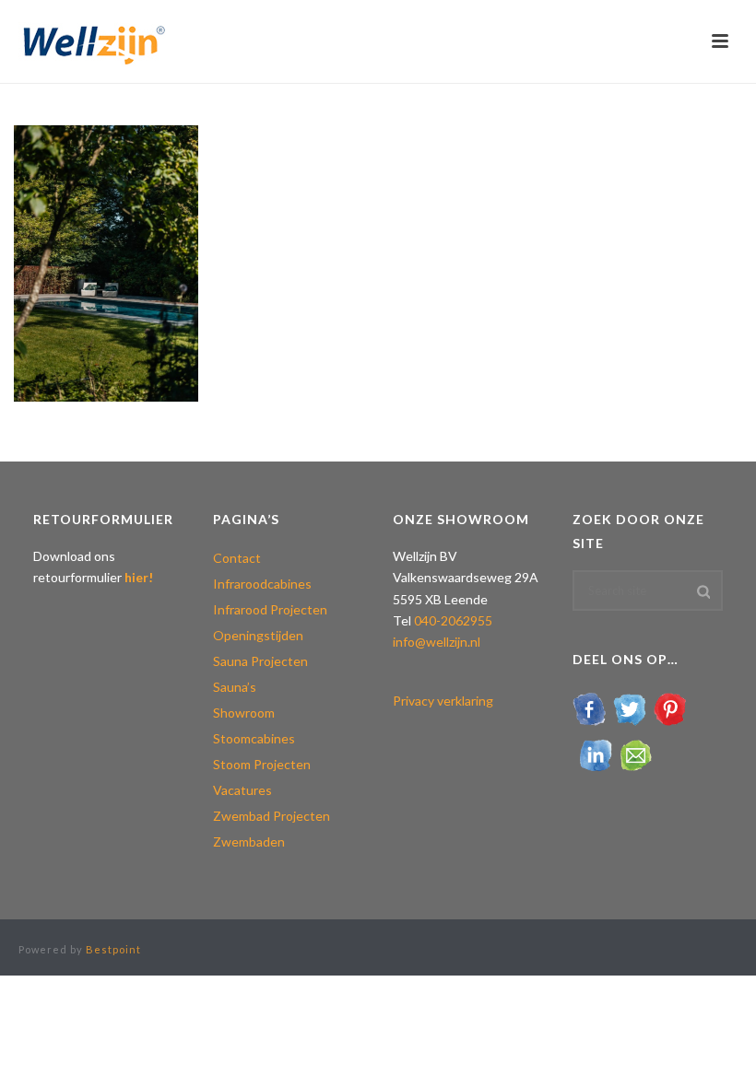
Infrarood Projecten (270, 609)
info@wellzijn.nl (436, 641)
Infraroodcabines (262, 583)
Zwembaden (249, 841)
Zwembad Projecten (271, 816)
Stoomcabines (254, 738)
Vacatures (242, 790)
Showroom (244, 712)
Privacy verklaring (443, 700)
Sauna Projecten (260, 661)
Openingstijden (258, 635)
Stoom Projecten (262, 764)
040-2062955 (453, 620)
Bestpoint (113, 949)
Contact (237, 558)
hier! (138, 577)
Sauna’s (234, 687)
